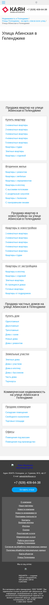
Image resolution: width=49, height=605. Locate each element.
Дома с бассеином (14, 373)
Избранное (41, 2)
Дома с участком (13, 364)
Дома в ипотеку (13, 368)
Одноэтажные (12, 321)
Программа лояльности (25, 516)
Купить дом (12, 315)
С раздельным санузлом (17, 194)
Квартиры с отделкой (15, 156)
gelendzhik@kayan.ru (27, 476)
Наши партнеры (26, 505)
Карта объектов (26, 554)
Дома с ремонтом (13, 343)
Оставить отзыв (27, 490)
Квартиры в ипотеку (15, 185)
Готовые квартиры (14, 289)
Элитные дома (12, 359)
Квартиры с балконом (16, 198)
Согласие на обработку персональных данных (26, 547)
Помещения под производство (20, 442)
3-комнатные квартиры (16, 134)
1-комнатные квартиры (16, 125)
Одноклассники (17, 570)
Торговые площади (14, 421)
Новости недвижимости (26, 513)
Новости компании (26, 509)
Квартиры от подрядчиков (18, 293)
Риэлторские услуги (26, 533)
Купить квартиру (15, 119)
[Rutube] (27, 570)
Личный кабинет (46, 2)
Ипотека (26, 526)
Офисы (9, 431)
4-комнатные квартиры (16, 138)
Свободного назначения (17, 417)
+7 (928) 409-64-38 (37, 9)
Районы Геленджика (26, 543)
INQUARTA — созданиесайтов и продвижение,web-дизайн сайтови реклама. (28, 578)
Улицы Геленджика (26, 557)
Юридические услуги (25, 537)
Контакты (26, 520)
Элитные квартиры (14, 151)
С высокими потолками (16, 189)
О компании (26, 502)
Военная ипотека (26, 522)
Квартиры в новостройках (21, 227)
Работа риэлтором (26, 540)
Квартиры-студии (13, 147)
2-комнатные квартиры (16, 129)
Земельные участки (17, 354)
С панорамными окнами (17, 202)
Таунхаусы (10, 381)
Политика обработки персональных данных (26, 550)
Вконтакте (22, 570)
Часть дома (11, 377)
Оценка (26, 530)
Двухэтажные (12, 326)
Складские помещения (16, 412)
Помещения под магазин (17, 437)
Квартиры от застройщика (21, 266)
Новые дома (11, 339)
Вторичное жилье (15, 166)
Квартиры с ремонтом (16, 172)
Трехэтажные (12, 330)
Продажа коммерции (18, 406)
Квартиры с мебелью (15, 176)
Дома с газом (11, 334)
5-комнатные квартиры (16, 143)
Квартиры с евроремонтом (18, 181)
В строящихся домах (15, 285)
